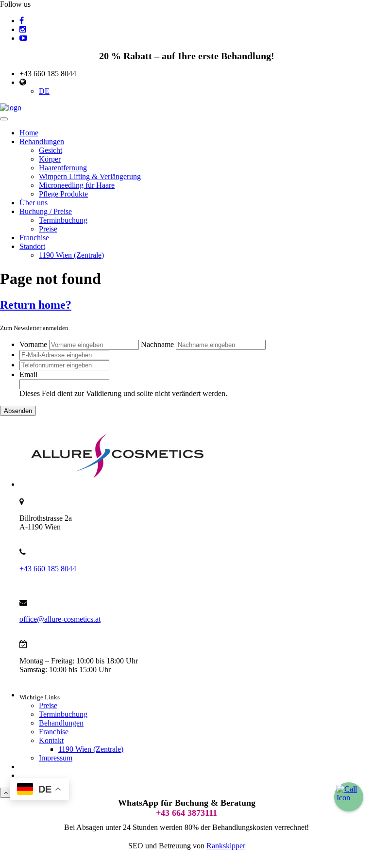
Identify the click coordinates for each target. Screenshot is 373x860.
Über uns (33, 202)
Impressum (55, 758)
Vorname (33, 344)
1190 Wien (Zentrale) (71, 255)
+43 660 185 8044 (47, 568)
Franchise (34, 237)
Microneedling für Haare (77, 185)
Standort (32, 246)
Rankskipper (225, 846)
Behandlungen (41, 141)
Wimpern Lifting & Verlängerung (90, 176)
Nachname (157, 344)
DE (44, 91)
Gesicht (50, 150)
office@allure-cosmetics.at (60, 619)
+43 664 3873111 (186, 813)
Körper (50, 159)
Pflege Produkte (63, 194)
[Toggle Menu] (4, 118)
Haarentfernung (63, 168)
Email (28, 374)
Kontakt (51, 740)
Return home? (35, 304)
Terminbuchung (63, 220)
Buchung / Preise (45, 211)
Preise (48, 229)
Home (28, 133)
